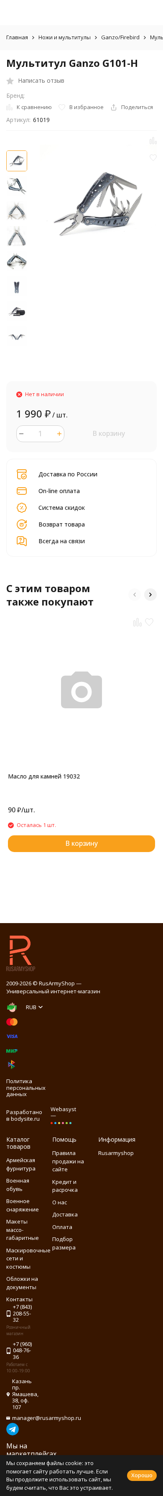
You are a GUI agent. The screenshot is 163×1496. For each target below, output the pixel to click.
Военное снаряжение (22, 1205)
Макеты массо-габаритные (22, 1230)
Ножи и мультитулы (64, 37)
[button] (134, 594)
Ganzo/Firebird (120, 37)
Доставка (65, 1214)
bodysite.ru (25, 1118)
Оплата (62, 1227)
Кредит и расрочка (65, 1186)
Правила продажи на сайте (68, 1161)
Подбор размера (64, 1243)
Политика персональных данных (26, 1087)
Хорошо (142, 1475)
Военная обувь (17, 1185)
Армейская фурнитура (21, 1164)
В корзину (108, 433)
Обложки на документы (22, 1283)
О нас (59, 1202)
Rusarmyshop (116, 1153)
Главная (17, 37)
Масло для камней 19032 (44, 776)
